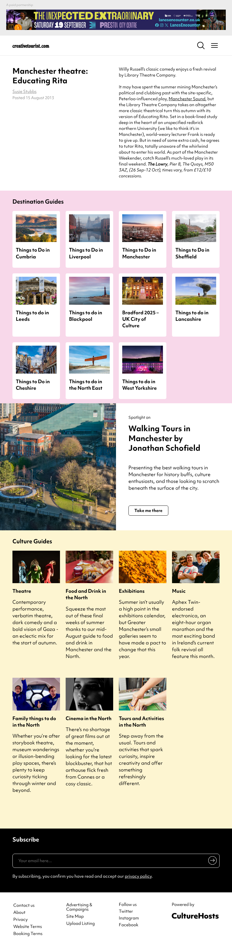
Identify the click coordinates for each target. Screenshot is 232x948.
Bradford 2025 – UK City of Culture (140, 319)
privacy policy (138, 876)
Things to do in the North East (85, 384)
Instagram (129, 918)
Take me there (148, 510)
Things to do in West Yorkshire (139, 384)
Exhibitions (132, 591)
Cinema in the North (88, 718)
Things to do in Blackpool (85, 315)
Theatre (21, 591)
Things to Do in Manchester (139, 253)
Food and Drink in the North (86, 594)
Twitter (126, 911)
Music (179, 591)
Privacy (20, 919)
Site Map (75, 916)
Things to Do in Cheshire (33, 384)
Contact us (24, 905)
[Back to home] (30, 45)
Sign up (211, 862)
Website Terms (27, 926)
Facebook (128, 925)
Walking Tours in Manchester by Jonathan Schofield (164, 438)
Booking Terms (27, 933)
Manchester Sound (187, 99)
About (19, 912)
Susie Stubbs (24, 91)
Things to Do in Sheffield (192, 253)
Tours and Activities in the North (141, 721)
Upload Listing (80, 923)
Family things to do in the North (34, 721)
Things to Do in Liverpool (86, 253)
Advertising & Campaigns (79, 907)
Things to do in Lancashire (192, 315)
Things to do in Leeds (32, 315)
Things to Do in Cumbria (33, 253)
